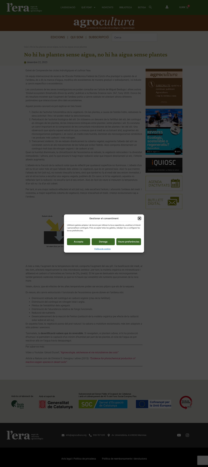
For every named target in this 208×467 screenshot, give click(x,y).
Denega (103, 241)
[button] (139, 218)
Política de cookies (102, 248)
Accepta (78, 241)
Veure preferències (128, 241)
